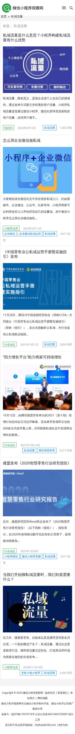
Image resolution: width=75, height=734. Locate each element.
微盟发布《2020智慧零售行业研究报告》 (37, 462)
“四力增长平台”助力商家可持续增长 (32, 356)
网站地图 (43, 698)
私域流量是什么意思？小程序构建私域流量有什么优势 (36, 37)
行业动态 (9, 344)
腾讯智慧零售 (47, 450)
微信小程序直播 (31, 556)
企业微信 (9, 234)
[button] (64, 9)
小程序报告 (11, 556)
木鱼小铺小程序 (30, 673)
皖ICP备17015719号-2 (24, 714)
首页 (4, 16)
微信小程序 (29, 693)
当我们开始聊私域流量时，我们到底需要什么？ (36, 577)
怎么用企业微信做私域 (21, 140)
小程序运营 (11, 228)
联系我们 (63, 693)
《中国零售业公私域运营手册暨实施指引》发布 (35, 254)
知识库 (8, 128)
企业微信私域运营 (30, 234)
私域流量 (49, 128)
